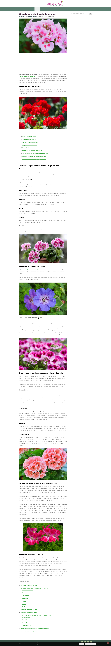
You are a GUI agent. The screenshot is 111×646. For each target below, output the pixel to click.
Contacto (77, 8)
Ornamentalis (22, 16)
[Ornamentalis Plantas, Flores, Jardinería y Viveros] (55, 3)
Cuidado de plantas (44, 8)
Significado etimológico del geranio (29, 609)
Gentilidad (24, 606)
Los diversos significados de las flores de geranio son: (34, 588)
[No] (109, 644)
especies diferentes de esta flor (27, 76)
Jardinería (37, 8)
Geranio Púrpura (26, 625)
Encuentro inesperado (28, 593)
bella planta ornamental (32, 269)
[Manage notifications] (108, 643)
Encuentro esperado (27, 590)
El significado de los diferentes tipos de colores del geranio (36, 615)
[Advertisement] (43, 64)
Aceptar (81, 644)
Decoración (52, 8)
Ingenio (24, 601)
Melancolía (25, 598)
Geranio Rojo (25, 620)
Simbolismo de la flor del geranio (29, 612)
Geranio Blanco (26, 617)
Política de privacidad (90, 644)
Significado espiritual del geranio (29, 631)
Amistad (24, 604)
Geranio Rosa (25, 622)
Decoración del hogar (69, 8)
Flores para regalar (60, 8)
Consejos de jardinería (31, 16)
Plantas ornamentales (29, 8)
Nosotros (21, 8)
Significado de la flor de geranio (29, 585)
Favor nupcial (25, 595)
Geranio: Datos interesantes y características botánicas (35, 628)
